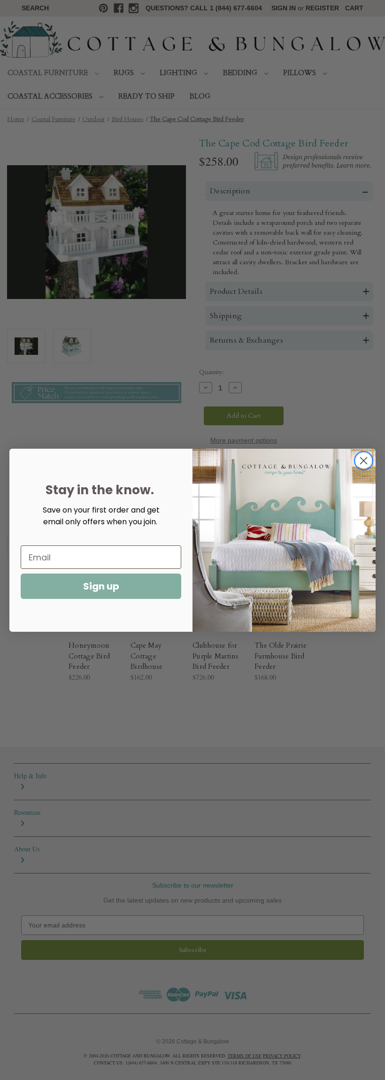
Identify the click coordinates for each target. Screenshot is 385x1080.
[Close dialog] (363, 460)
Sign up (101, 586)
